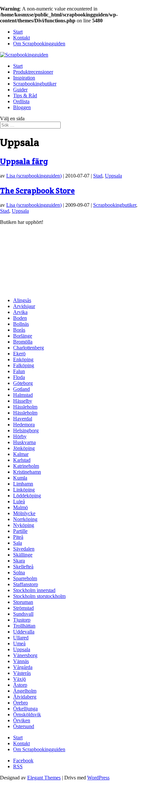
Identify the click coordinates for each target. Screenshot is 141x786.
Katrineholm (26, 466)
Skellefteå (23, 566)
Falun (19, 371)
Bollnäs (21, 324)
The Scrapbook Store (37, 190)
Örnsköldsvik (27, 714)
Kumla (20, 478)
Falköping (23, 365)
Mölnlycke (24, 513)
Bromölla (22, 342)
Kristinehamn (27, 472)
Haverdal (22, 418)
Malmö (20, 507)
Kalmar (21, 454)
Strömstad (23, 608)
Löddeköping (27, 495)
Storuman (23, 602)
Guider (20, 89)
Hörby (20, 436)
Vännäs (21, 661)
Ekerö (19, 353)
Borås (19, 330)
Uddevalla (23, 631)
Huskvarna (24, 442)
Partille (20, 531)
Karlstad (21, 460)
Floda (19, 377)
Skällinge (22, 555)
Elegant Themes (44, 777)
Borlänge (22, 336)
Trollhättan (24, 626)
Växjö (19, 679)
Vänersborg (25, 655)
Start (18, 32)
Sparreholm (25, 578)
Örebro (20, 702)
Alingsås (22, 300)
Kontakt (21, 37)
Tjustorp (21, 620)
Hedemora (24, 424)
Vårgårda (22, 667)
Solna (19, 572)
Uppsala (113, 176)
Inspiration (24, 78)
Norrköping (25, 519)
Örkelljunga (25, 708)
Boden (20, 318)
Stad (97, 176)
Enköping (23, 359)
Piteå (18, 537)
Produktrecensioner (33, 72)
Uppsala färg (24, 161)
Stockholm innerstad (34, 590)
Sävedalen (23, 549)
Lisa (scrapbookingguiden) (34, 176)
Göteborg (23, 383)
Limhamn (23, 484)
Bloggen (22, 107)
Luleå (19, 501)
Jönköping (24, 448)
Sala (17, 543)
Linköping (24, 489)
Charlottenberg (28, 347)
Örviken (21, 720)
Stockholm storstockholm (39, 596)
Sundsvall (23, 614)
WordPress (98, 777)
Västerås (22, 673)
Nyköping (23, 525)
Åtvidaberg (24, 697)
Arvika (20, 312)
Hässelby (22, 401)
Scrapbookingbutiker (34, 83)
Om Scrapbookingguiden (39, 43)
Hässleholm (25, 407)
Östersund (23, 726)
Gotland (21, 389)
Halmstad (23, 395)
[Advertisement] (33, 258)
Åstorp (20, 685)
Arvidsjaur (24, 306)
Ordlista (21, 101)
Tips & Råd (25, 95)
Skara (19, 560)
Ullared (21, 637)
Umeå (19, 643)
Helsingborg (26, 430)
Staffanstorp (25, 584)
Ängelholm (24, 691)
